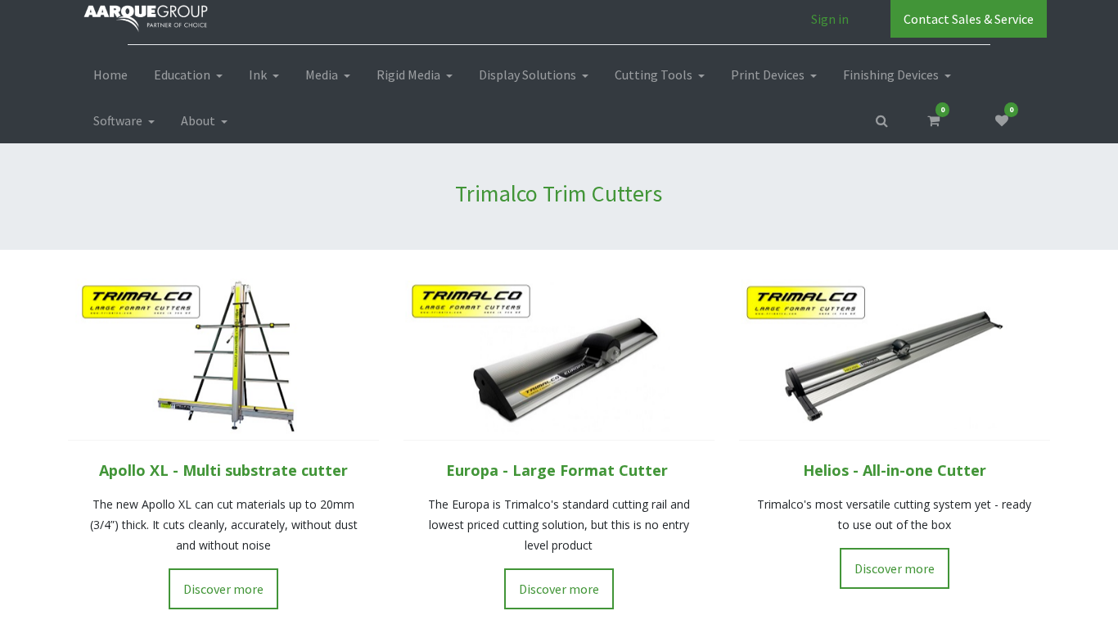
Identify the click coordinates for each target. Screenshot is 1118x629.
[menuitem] (110, 74)
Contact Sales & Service (969, 19)
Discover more (223, 589)
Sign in (830, 19)
